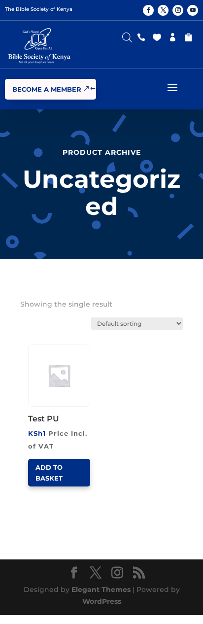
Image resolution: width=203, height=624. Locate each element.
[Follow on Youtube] (192, 10)
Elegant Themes (101, 589)
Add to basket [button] (49, 472)
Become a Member (46, 89)
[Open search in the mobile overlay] (127, 35)
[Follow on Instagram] (177, 10)
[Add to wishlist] (86, 348)
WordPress (101, 601)
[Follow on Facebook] (148, 10)
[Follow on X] (163, 10)
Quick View (65, 347)
